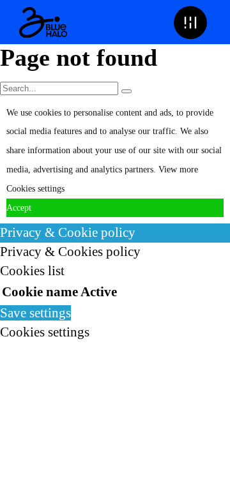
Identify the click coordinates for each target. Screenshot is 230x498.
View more (178, 169)
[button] (190, 22)
